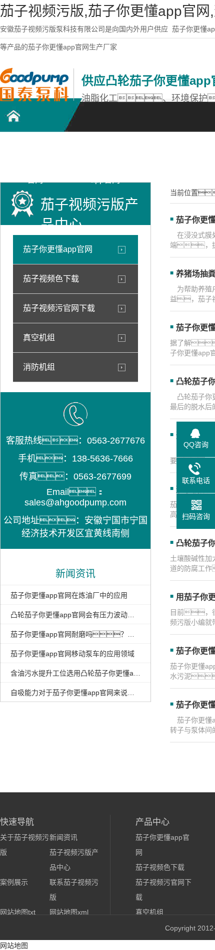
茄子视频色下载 (51, 278)
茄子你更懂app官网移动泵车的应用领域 (72, 654)
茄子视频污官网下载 (59, 308)
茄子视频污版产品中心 (175, 155)
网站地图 (14, 946)
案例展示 (14, 882)
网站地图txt (18, 912)
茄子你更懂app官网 (57, 249)
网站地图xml (69, 912)
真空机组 (39, 337)
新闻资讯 (64, 837)
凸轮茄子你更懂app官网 (35, 155)
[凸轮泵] (34, 99)
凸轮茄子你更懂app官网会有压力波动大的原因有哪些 (75, 615)
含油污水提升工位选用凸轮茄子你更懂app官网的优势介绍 (75, 673)
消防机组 (39, 367)
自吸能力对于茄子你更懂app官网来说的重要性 (75, 693)
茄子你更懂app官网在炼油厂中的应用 (69, 595)
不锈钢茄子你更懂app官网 (105, 155)
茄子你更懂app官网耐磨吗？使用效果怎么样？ (75, 634)
